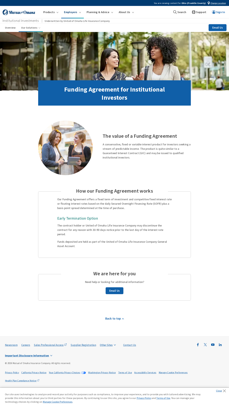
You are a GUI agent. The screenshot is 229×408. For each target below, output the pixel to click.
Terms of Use (125, 372)
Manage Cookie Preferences (173, 372)
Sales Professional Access (49, 345)
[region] (114, 398)
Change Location (218, 3)
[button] (51, 12)
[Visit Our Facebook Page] (197, 346)
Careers (25, 345)
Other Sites (106, 345)
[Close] (221, 390)
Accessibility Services (145, 372)
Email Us (217, 27)
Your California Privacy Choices (64, 372)
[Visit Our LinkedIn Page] (220, 346)
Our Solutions (29, 27)
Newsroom (11, 345)
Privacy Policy (12, 372)
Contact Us (129, 345)
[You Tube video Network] (212, 346)
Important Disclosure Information (27, 355)
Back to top (113, 318)
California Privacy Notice (33, 372)
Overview (10, 27)
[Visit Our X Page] (205, 346)
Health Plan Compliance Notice (20, 380)
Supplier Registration (83, 345)
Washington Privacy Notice (102, 372)
